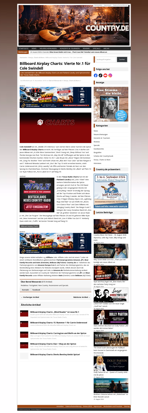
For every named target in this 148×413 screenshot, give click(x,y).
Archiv (106, 48)
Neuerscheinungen (48, 48)
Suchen (122, 59)
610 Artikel (47, 281)
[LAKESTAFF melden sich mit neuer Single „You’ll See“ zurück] (111, 295)
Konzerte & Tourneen (70, 48)
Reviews (86, 48)
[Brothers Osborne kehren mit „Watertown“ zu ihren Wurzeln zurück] (111, 385)
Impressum (107, 5)
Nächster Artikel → (81, 297)
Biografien (97, 152)
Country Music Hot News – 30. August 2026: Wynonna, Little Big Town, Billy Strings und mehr (110, 237)
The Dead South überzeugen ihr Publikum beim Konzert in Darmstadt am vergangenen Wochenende (110, 350)
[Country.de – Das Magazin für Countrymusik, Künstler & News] (74, 25)
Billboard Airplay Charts (29, 226)
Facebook (36, 290)
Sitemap (127, 406)
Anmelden (60, 406)
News (34, 48)
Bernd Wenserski (55, 81)
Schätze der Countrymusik (103, 156)
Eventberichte (99, 149)
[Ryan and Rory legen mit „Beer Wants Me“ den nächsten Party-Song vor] (111, 273)
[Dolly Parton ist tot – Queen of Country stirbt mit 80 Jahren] (111, 363)
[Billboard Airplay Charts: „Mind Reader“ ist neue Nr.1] (24, 315)
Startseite (23, 48)
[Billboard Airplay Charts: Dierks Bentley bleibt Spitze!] (24, 358)
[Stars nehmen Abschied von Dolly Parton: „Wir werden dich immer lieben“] (111, 317)
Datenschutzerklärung (120, 5)
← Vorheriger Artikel (30, 297)
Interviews (97, 163)
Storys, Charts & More (72, 81)
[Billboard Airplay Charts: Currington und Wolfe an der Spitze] (24, 336)
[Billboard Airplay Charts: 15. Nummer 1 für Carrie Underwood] (24, 326)
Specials (96, 48)
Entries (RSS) (87, 406)
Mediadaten (98, 5)
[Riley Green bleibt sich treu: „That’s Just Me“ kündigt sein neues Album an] (111, 251)
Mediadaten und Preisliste (113, 406)
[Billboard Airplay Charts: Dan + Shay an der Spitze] (24, 347)
